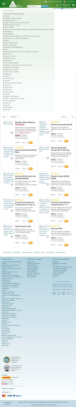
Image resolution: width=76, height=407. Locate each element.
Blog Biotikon (16, 252)
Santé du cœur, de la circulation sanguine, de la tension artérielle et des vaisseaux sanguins (29, 29)
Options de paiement (8, 388)
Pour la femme (8, 87)
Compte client (31, 262)
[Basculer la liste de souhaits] (12, 133)
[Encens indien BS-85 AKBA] (45, 180)
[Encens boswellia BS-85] (45, 128)
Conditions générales (32, 268)
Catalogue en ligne (27, 252)
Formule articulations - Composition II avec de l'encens (25, 203)
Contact (55, 277)
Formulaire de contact (38, 252)
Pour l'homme (8, 89)
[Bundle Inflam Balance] (9, 128)
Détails (17, 142)
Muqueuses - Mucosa (10, 56)
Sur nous (55, 265)
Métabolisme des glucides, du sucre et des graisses (19, 65)
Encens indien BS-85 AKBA (60, 177)
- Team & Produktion (58, 273)
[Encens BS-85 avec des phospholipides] (9, 180)
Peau (6, 49)
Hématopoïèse (8, 31)
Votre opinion (56, 275)
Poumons (7, 16)
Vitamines (7, 94)
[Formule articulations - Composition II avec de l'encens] (9, 206)
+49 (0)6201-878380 (68, 8)
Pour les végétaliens (10, 100)
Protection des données (33, 273)
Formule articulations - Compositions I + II (61, 203)
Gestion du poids (9, 78)
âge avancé (8, 109)
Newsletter (55, 262)
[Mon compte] (57, 5)
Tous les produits (7, 252)
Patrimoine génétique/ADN (12, 63)
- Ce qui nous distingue (59, 272)
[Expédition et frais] (65, 6)
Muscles (7, 40)
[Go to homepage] (15, 3)
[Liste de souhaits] (61, 5)
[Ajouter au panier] (31, 142)
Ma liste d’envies (50, 252)
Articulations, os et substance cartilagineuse (16, 38)
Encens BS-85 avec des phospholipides (25, 177)
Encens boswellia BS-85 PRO (25, 151)
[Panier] (73, 6)
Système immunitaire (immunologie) (14, 13)
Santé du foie (8, 54)
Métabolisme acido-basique (12, 67)
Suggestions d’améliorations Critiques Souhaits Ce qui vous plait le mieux (63, 285)
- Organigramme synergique (60, 270)
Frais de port (26, 138)
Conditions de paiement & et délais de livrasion (43, 405)
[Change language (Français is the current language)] (65, 2)
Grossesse (7, 85)
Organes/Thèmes (9, 11)
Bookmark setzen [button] (61, 252)
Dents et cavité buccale (11, 42)
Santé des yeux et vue (11, 20)
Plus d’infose (15, 365)
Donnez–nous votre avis (63, 281)
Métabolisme (8, 74)
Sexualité (7, 80)
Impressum (51, 402)
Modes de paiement (32, 267)
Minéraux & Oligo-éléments (12, 96)
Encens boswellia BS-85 (61, 125)
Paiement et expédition (33, 263)
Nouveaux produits (32, 275)
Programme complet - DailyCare (13, 18)
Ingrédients (13, 117)
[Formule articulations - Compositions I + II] (45, 206)
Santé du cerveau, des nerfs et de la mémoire (17, 22)
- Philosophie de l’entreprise (60, 268)
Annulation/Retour (32, 272)
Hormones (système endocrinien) (13, 83)
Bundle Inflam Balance (25, 123)
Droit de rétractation (32, 270)
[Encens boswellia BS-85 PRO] (9, 154)
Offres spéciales (31, 277)
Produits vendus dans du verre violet (14, 98)
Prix (4, 117)
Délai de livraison (31, 265)
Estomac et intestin (10, 58)
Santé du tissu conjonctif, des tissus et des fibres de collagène (21, 51)
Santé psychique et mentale (12, 25)
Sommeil (7, 76)
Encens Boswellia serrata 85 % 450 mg (60, 149)
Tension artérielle (9, 27)
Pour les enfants (9, 91)
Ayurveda (7, 105)
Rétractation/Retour (41, 402)
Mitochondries (8, 60)
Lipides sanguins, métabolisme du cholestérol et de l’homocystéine (23, 36)
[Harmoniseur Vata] (9, 232)
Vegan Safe (8, 103)
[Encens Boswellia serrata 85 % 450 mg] (45, 154)
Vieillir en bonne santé (10, 45)
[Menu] (3, 3)
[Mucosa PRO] (45, 232)
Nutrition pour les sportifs (11, 69)
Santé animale (8, 107)
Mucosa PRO (56, 229)
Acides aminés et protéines (12, 71)
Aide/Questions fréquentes (60, 263)
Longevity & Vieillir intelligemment (14, 47)
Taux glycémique (9, 34)
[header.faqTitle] (69, 6)
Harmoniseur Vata (23, 226)
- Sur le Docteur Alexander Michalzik (62, 267)
